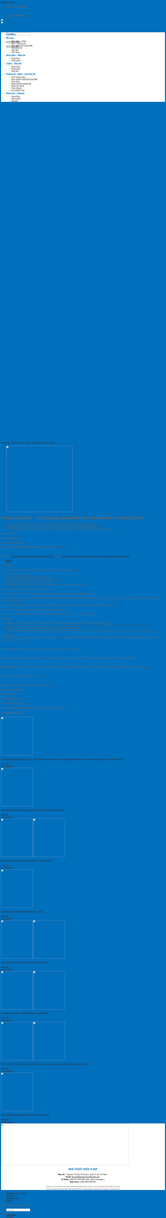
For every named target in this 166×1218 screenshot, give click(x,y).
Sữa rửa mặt (16, 48)
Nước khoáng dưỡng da (21, 84)
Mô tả (9, 561)
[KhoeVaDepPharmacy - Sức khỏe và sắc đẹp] (12, 21)
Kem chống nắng (18, 77)
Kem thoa (15, 81)
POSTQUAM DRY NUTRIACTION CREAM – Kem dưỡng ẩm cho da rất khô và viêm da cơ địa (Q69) (45, 1064)
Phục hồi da (16, 88)
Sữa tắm (15, 50)
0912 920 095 (12, 46)
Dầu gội (14, 101)
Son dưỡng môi (17, 90)
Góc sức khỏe (12, 1198)
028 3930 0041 (13, 42)
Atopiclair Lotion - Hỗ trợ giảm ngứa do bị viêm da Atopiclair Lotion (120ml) (95, 556)
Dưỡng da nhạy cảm (44, 556)
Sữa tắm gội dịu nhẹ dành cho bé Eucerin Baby (22, 911)
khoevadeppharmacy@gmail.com (86, 1177)
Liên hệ (9, 1200)
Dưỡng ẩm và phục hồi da (22, 556)
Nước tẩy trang (17, 86)
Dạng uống (15, 60)
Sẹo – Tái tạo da (18, 43)
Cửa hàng (10, 34)
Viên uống (15, 52)
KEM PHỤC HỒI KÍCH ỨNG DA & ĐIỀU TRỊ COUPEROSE (26, 861)
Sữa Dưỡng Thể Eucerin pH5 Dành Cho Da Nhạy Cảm (24, 962)
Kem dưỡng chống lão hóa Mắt (24, 79)
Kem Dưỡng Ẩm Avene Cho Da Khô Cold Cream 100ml (25, 1115)
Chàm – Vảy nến (14, 63)
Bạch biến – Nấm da (15, 55)
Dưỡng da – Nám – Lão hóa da (20, 74)
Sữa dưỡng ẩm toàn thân (22, 45)
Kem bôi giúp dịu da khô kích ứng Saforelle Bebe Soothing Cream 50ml (33, 810)
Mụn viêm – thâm (18, 41)
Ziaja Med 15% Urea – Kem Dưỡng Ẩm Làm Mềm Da (24, 1013)
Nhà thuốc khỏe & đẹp (16, 1193)
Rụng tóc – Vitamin (15, 93)
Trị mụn (10, 38)
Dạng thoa (15, 58)
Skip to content (8, 2)
